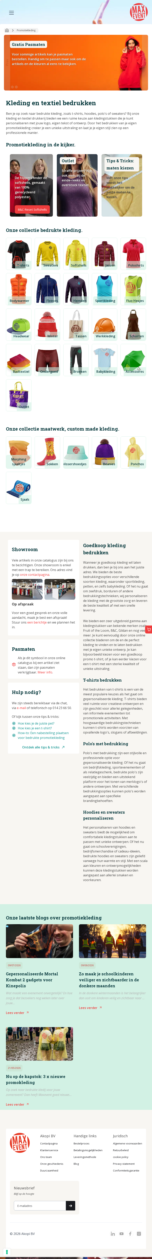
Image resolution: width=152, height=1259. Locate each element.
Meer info (45, 672)
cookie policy (120, 1157)
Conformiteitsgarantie (126, 1170)
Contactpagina (49, 1143)
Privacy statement (124, 1164)
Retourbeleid (121, 1150)
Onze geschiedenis (51, 1164)
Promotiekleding (26, 30)
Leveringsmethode (85, 1157)
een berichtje (37, 622)
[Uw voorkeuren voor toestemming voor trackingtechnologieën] (7, 1252)
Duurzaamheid (49, 1170)
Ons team (46, 1157)
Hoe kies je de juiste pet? (36, 723)
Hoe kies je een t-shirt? (35, 728)
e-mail (21, 708)
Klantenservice (49, 1150)
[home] (139, 11)
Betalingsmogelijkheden (88, 1150)
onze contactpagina (34, 574)
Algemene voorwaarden (127, 1143)
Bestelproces (81, 1143)
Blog (76, 1164)
